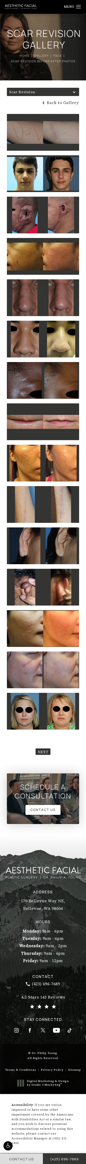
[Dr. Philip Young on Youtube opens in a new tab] (56, 1030)
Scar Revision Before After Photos (43, 61)
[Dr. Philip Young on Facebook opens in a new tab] (29, 1030)
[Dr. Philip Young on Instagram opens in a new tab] (16, 1030)
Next (43, 751)
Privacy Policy (52, 1070)
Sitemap (74, 1070)
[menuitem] (16, 1030)
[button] (8, 1145)
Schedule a (43, 791)
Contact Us (43, 809)
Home (25, 56)
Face (57, 56)
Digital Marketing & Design (48, 1083)
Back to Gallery (62, 103)
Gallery (41, 56)
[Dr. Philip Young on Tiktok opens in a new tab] (69, 1030)
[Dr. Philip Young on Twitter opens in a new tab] (43, 1030)
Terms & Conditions (20, 1070)
